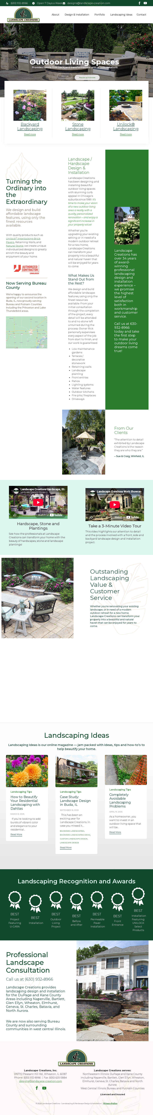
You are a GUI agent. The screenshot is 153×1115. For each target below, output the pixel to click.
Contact (141, 14)
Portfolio (99, 14)
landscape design (69, 842)
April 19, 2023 (115, 812)
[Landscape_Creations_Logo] (76, 1066)
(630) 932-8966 (19, 3)
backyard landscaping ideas (75, 835)
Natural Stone (14, 245)
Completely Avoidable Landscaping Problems (120, 800)
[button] (30, 134)
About (55, 14)
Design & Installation (77, 14)
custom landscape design (73, 839)
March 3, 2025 (17, 814)
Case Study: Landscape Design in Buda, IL (75, 801)
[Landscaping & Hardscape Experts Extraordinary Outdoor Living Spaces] (23, 15)
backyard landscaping (72, 831)
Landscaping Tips (21, 791)
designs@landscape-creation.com (88, 3)
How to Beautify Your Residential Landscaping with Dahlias (25, 803)
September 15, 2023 (69, 810)
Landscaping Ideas (121, 14)
